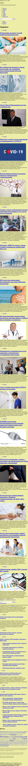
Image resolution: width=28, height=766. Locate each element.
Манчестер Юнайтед (19, 734)
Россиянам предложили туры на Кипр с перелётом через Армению (14, 664)
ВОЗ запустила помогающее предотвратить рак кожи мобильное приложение (13, 282)
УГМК (1, 740)
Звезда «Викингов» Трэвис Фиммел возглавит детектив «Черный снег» (13, 699)
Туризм (4, 14)
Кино (4, 12)
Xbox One (21, 731)
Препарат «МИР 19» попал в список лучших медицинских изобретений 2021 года (13, 247)
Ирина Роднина (7, 734)
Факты (4, 15)
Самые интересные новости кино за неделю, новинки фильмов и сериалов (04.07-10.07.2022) (15, 716)
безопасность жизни (4, 742)
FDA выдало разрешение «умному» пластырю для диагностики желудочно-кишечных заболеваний (14, 461)
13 (12, 599)
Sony (12, 731)
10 (8, 599)
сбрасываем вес (11, 744)
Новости (4, 8)
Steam (18, 731)
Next (14, 599)
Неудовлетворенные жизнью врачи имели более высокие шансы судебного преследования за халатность (14, 318)
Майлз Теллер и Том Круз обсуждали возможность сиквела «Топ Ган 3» (10, 673)
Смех (14, 738)
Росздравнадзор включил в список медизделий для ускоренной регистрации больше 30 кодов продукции (12, 69)
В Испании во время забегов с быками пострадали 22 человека (11, 633)
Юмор (12, 740)
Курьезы (13, 734)
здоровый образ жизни (21, 742)
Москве (10, 736)
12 (11, 599)
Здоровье (5, 9)
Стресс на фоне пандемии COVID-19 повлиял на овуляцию (13, 388)
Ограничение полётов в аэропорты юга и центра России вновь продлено (14, 652)
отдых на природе (16, 743)
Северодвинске (9, 738)
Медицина (4, 736)
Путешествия (22, 737)
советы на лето (16, 744)
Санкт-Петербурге (3, 738)
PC (7, 731)
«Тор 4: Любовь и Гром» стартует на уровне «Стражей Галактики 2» (15, 725)
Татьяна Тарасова (19, 738)
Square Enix (15, 731)
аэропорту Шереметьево (24, 740)
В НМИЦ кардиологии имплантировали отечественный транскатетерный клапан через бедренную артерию (11, 424)
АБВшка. (2, 2)
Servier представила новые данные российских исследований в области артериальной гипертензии (13, 535)
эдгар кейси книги (3, 603)
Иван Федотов (20, 732)
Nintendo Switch (3, 731)
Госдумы (16, 732)
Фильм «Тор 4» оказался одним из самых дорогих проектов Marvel (14, 721)
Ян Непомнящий (17, 740)
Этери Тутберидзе (6, 740)
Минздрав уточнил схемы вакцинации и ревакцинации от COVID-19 (13, 140)
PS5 (10, 731)
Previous (2, 599)
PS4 (9, 731)
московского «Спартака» (8, 743)
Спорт (4, 13)
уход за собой (21, 744)
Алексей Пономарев (3, 732)
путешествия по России (23, 743)
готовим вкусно (14, 742)
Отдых (14, 737)
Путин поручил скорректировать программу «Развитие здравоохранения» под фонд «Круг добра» (12, 498)
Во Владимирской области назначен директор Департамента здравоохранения (13, 175)
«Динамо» (25, 731)
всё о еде (10, 742)
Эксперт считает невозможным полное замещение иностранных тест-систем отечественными (14, 211)
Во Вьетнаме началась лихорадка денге (14, 668)
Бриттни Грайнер (11, 732)
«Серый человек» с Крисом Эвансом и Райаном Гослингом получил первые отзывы (13, 688)
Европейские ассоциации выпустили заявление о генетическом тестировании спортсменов (13, 353)
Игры (4, 10)
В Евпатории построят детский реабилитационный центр (11, 34)
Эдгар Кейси (12, 606)
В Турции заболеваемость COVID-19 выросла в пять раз (13, 648)
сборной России (4, 744)
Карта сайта (5, 16)
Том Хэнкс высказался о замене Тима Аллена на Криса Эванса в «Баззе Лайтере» (15, 703)
